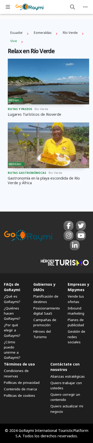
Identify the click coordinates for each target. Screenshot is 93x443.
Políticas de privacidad (22, 382)
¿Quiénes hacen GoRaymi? (12, 313)
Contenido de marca (20, 389)
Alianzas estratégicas (67, 376)
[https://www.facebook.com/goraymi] (68, 226)
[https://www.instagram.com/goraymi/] (68, 235)
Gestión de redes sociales (76, 336)
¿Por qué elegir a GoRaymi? (12, 330)
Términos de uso (19, 364)
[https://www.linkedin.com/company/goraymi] (75, 245)
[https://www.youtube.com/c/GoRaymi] (81, 235)
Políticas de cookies (19, 395)
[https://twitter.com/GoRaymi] (81, 226)
